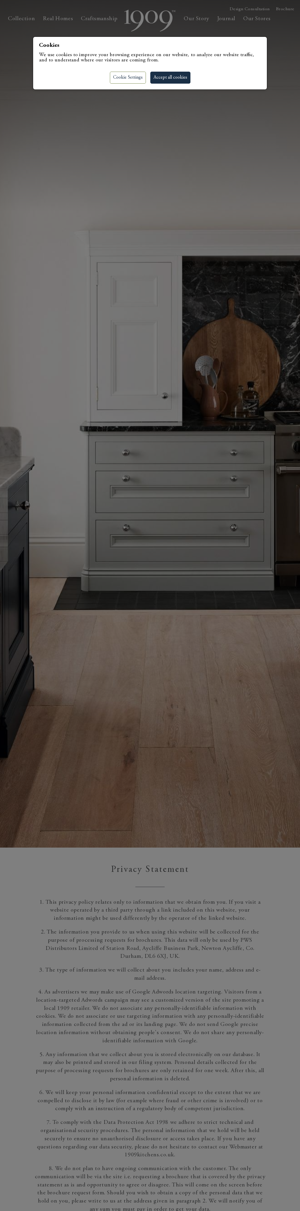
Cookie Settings (128, 77)
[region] (150, 605)
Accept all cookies (170, 77)
